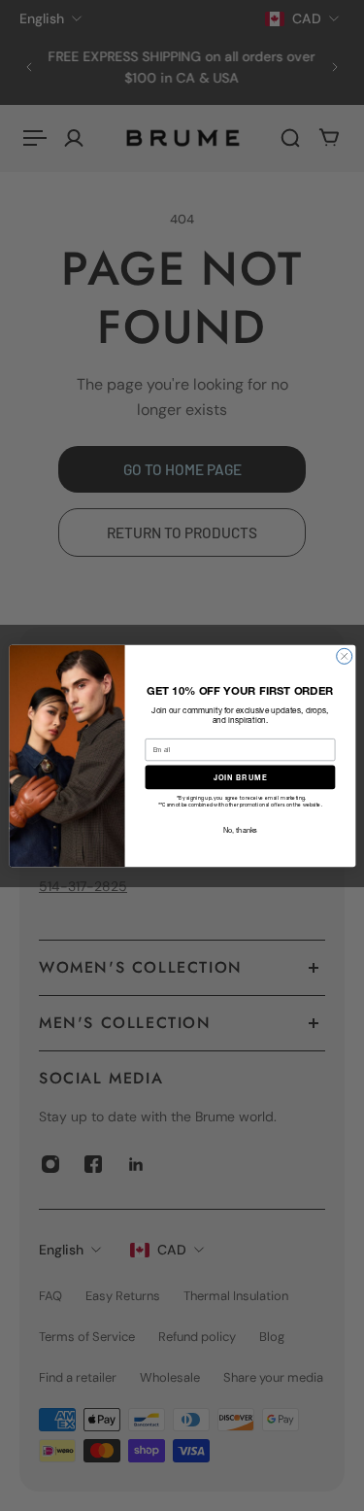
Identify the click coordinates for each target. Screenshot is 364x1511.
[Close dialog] (343, 656)
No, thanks (239, 829)
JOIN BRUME (240, 777)
